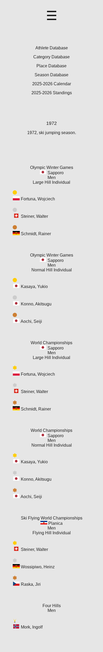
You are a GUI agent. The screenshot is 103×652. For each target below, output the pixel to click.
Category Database (51, 57)
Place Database (51, 66)
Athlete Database (51, 48)
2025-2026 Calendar (51, 84)
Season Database (51, 75)
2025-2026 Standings (51, 93)
